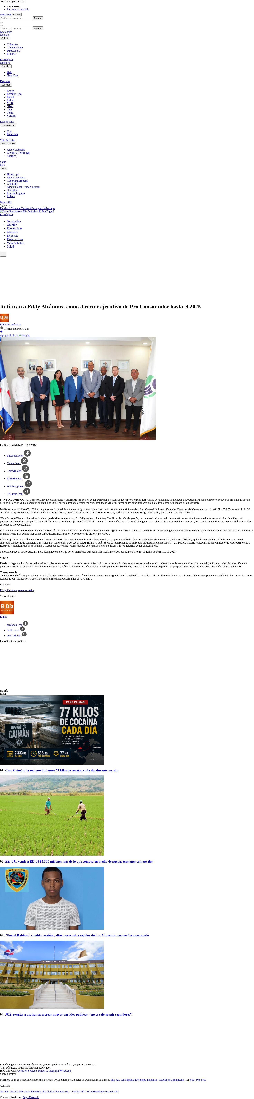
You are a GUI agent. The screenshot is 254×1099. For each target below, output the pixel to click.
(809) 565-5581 (197, 1079)
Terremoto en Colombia (18, 9)
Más (2, 164)
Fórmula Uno (14, 93)
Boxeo (10, 90)
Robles (11, 196)
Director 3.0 (13, 50)
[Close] (1, 25)
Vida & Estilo (7, 140)
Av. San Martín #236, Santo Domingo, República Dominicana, (34, 1091)
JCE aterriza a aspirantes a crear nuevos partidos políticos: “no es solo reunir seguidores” (68, 1014)
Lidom (10, 100)
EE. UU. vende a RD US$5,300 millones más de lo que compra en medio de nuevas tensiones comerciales (79, 861)
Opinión (4, 34)
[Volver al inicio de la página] (3, 254)
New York (12, 75)
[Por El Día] (4, 321)
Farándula (12, 134)
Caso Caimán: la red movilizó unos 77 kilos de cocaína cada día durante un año (61, 770)
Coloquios (12, 183)
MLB (10, 103)
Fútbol (10, 97)
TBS (9, 109)
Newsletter (6, 202)
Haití (9, 72)
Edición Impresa (16, 193)
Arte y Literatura (16, 149)
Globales (5, 62)
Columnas (12, 44)
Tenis (10, 112)
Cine (9, 131)
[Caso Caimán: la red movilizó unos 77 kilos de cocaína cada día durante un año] (127, 730)
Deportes (5, 81)
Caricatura (12, 190)
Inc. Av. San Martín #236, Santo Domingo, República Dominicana (147, 1079)
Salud (3, 161)
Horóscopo (13, 174)
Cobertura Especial (17, 180)
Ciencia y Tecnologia (18, 152)
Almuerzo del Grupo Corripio (23, 186)
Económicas (6, 59)
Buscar (38, 18)
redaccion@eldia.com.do (104, 1091)
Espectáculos (7, 121)
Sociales (11, 155)
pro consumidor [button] (25, 590)
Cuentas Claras (15, 47)
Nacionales (6, 31)
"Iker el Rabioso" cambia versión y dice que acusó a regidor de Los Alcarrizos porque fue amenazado (77, 935)
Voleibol (11, 115)
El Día (4, 324)
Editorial (11, 53)
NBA (10, 106)
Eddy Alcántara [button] (8, 590)
